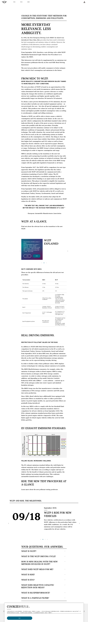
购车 (21, 2)
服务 (29, 2)
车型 (14, 2)
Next (67, 251)
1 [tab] (40, 539)
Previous (20, 251)
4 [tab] (47, 539)
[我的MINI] (84, 2)
